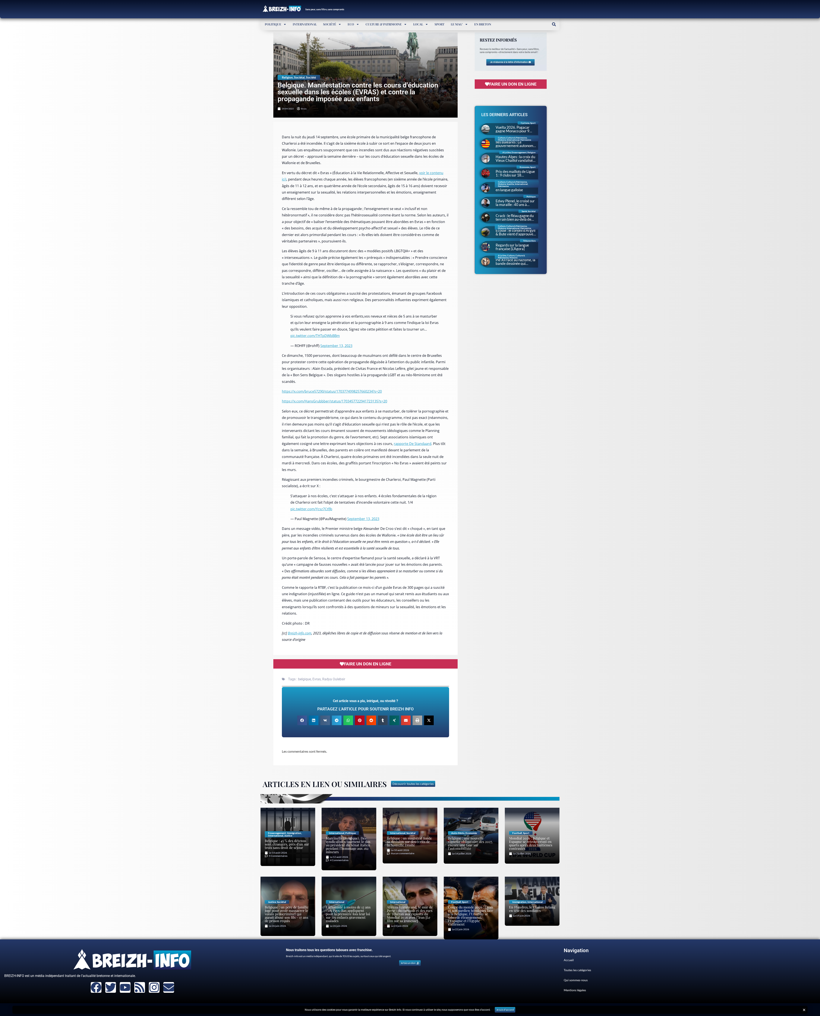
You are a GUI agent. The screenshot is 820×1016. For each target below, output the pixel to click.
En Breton (482, 24)
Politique (273, 24)
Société (329, 24)
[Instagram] (154, 987)
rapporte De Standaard (412, 443)
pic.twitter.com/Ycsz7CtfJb (311, 509)
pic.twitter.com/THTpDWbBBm (315, 335)
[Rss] (139, 987)
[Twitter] (110, 987)
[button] (553, 24)
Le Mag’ (457, 24)
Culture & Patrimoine (384, 24)
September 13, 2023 (336, 345)
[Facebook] (96, 987)
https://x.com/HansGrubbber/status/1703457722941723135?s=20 (334, 401)
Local (418, 24)
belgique (304, 679)
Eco (351, 24)
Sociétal (299, 77)
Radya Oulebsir (333, 679)
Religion (287, 77)
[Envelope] (168, 987)
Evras (316, 679)
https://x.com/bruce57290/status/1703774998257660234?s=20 (332, 391)
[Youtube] (125, 987)
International (305, 24)
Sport (439, 24)
